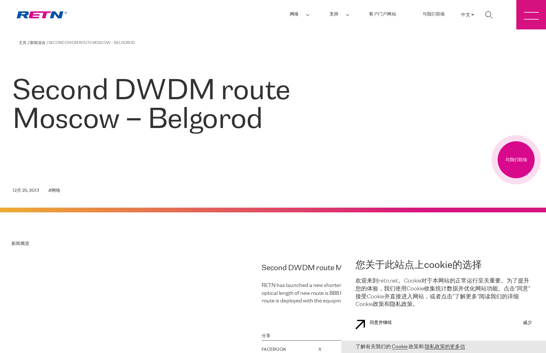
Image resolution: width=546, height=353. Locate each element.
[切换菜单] (531, 14)
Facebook (274, 350)
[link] (41, 15)
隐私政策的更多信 (445, 346)
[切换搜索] (489, 15)
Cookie (400, 346)
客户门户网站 (382, 14)
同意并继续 (381, 323)
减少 (527, 323)
